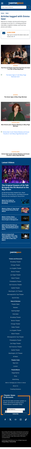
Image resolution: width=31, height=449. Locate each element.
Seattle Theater (15, 288)
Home (2, 13)
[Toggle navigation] (1, 3)
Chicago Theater (15, 265)
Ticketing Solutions (15, 389)
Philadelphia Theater (15, 281)
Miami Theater (15, 278)
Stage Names (15, 373)
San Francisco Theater (15, 284)
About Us (15, 386)
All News (15, 356)
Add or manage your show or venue (15, 382)
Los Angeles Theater (15, 268)
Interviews (16, 314)
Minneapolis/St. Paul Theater (15, 294)
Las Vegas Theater (15, 275)
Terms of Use (13, 441)
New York (15, 363)
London (15, 366)
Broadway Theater (15, 262)
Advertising (15, 379)
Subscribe (15, 414)
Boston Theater (15, 271)
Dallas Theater (15, 327)
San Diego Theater (15, 343)
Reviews (15, 65)
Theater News (15, 122)
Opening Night (15, 311)
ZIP (4, 411)
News (7, 13)
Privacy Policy (5, 441)
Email (5, 409)
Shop (15, 376)
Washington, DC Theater (15, 291)
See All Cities (15, 298)
